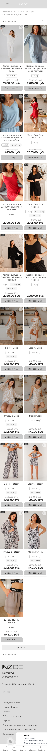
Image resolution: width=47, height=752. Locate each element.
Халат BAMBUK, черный (35, 205)
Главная (6, 12)
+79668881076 (10, 677)
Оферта (7, 720)
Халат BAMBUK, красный (35, 136)
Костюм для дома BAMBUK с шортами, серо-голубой (11, 137)
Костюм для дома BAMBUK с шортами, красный (11, 207)
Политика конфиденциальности (20, 725)
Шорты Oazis (35, 348)
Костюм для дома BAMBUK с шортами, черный (35, 277)
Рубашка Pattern (11, 552)
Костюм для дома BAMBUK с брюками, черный (11, 277)
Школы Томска (10, 707)
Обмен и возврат (12, 716)
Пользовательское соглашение (19, 729)
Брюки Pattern (11, 484)
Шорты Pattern (35, 484)
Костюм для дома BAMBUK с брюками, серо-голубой (35, 68)
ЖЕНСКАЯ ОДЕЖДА (23, 12)
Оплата (7, 711)
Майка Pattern (35, 552)
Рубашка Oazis (11, 416)
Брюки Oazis (11, 348)
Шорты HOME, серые (11, 621)
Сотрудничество (11, 703)
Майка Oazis (35, 416)
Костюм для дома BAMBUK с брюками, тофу (11, 68)
